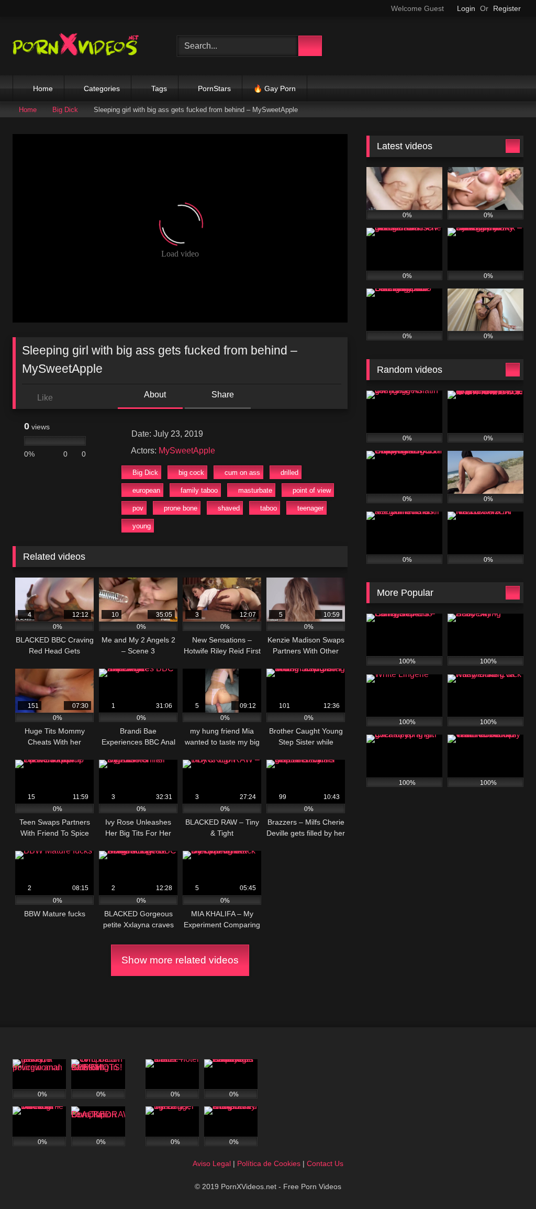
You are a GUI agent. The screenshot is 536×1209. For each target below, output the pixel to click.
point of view (312, 490)
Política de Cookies (268, 1163)
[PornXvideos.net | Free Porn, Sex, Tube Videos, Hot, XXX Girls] (83, 46)
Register (507, 8)
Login (466, 8)
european (146, 490)
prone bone (180, 508)
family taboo (199, 490)
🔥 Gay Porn (274, 88)
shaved (229, 508)
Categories (102, 88)
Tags (159, 88)
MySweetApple (187, 450)
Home (43, 88)
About (154, 394)
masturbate (255, 490)
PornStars (214, 88)
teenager (310, 508)
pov (137, 508)
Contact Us (325, 1163)
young (141, 526)
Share (221, 394)
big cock (191, 472)
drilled (289, 472)
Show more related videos (180, 960)
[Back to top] (504, 1178)
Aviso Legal (212, 1163)
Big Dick (65, 110)
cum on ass (242, 472)
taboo (268, 508)
